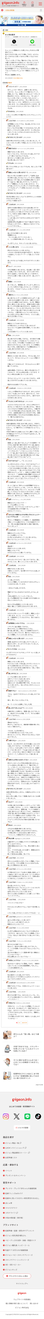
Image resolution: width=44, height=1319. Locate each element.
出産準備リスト (11, 1157)
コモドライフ (10, 1213)
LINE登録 (32, 5)
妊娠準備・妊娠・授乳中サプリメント (19, 1230)
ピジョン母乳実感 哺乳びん (15, 1235)
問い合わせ (34, 1303)
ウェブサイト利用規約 (22, 1299)
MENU (41, 10)
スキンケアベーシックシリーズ (17, 1260)
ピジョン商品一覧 (12, 1143)
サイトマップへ (22, 1283)
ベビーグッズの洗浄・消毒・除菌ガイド (20, 1240)
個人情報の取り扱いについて (17, 1303)
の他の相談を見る (18, 78)
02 (19, 1023)
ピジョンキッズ (11, 1269)
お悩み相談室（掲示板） (14, 1217)
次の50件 (24, 1023)
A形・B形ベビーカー (13, 1264)
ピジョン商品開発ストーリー (16, 1152)
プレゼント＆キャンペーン (15, 1175)
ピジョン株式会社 (22, 1307)
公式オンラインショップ (14, 1148)
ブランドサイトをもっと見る (18, 1276)
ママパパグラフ (11, 1208)
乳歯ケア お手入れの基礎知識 (16, 1250)
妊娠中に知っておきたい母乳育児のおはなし (22, 1198)
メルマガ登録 (23, 1127)
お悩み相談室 (10, 10)
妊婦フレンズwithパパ (14, 1193)
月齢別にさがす (24, 5)
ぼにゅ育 (8, 1203)
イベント (8, 1170)
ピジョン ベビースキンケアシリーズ (19, 1255)
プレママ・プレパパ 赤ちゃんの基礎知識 (20, 1188)
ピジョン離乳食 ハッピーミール (17, 1245)
